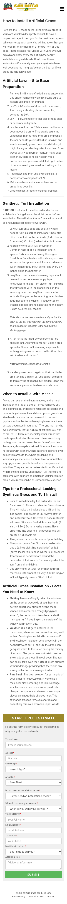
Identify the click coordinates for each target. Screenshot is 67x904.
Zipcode (9, 753)
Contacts (50, 896)
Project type (11, 763)
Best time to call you (15, 846)
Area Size (10, 777)
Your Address (12, 739)
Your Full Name (13, 814)
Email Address (13, 825)
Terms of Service (35, 896)
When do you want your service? (21, 803)
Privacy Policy (18, 896)
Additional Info (12, 857)
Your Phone (11, 835)
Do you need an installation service (22, 790)
